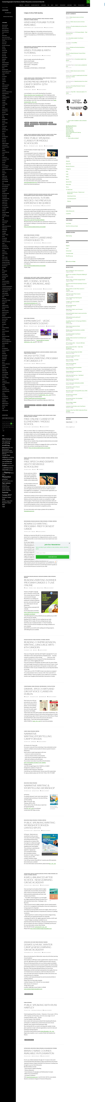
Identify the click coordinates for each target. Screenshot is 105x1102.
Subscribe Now (52, 557)
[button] (52, 544)
